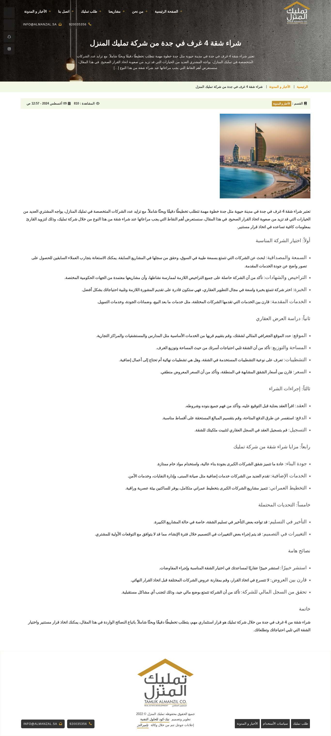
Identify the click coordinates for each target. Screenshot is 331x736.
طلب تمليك (89, 11)
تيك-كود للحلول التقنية (154, 719)
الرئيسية (302, 87)
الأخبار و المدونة (35, 11)
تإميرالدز (143, 725)
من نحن (137, 11)
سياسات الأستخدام (275, 723)
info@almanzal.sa (40, 24)
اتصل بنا (64, 11)
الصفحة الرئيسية (166, 11)
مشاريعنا (115, 11)
